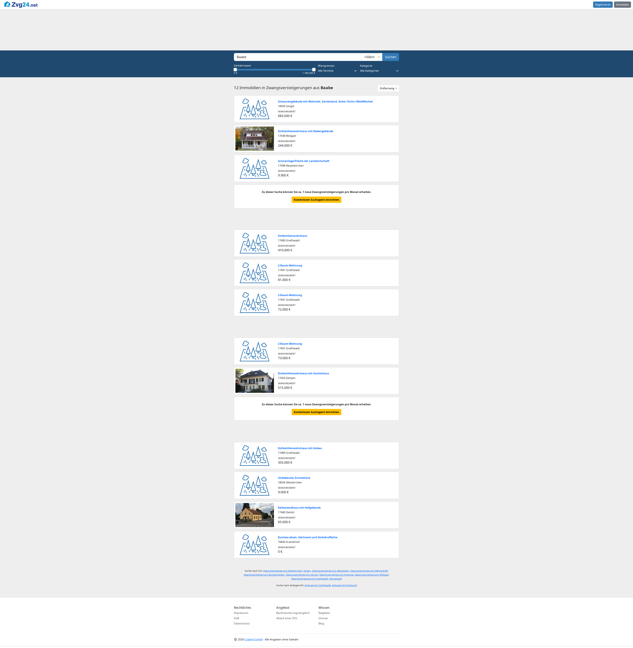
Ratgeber (324, 613)
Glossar (323, 618)
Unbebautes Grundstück (294, 478)
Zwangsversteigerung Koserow (336, 574)
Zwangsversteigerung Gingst (302, 574)
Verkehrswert (242, 65)
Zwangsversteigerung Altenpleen (330, 570)
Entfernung (387, 88)
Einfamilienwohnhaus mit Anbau (300, 448)
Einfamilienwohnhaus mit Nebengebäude (305, 131)
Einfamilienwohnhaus (292, 236)
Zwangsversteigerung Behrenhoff (369, 570)
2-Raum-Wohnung (290, 265)
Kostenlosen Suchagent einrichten (316, 200)
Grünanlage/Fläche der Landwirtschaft (303, 161)
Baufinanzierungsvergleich (293, 613)
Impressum (241, 613)
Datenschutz (242, 623)
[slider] (235, 69)
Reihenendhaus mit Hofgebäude (299, 507)
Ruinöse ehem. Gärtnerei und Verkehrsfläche (307, 537)
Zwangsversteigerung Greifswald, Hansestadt (316, 578)
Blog (321, 623)
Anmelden (622, 4)
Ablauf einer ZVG (286, 618)
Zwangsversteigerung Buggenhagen (264, 574)
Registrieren (603, 4)
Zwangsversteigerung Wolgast (372, 574)
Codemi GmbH (253, 639)
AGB (236, 618)
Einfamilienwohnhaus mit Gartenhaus (303, 373)
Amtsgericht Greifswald (318, 585)
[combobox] (298, 57)
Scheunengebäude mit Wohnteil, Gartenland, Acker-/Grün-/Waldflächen (325, 101)
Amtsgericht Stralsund (344, 585)
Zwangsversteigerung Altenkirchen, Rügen (287, 570)
